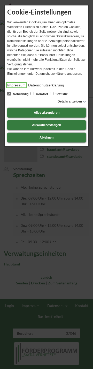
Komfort (42, 94)
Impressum (16, 85)
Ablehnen (46, 137)
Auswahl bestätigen (46, 125)
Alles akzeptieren (46, 112)
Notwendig (20, 94)
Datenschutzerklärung (46, 85)
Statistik (61, 94)
